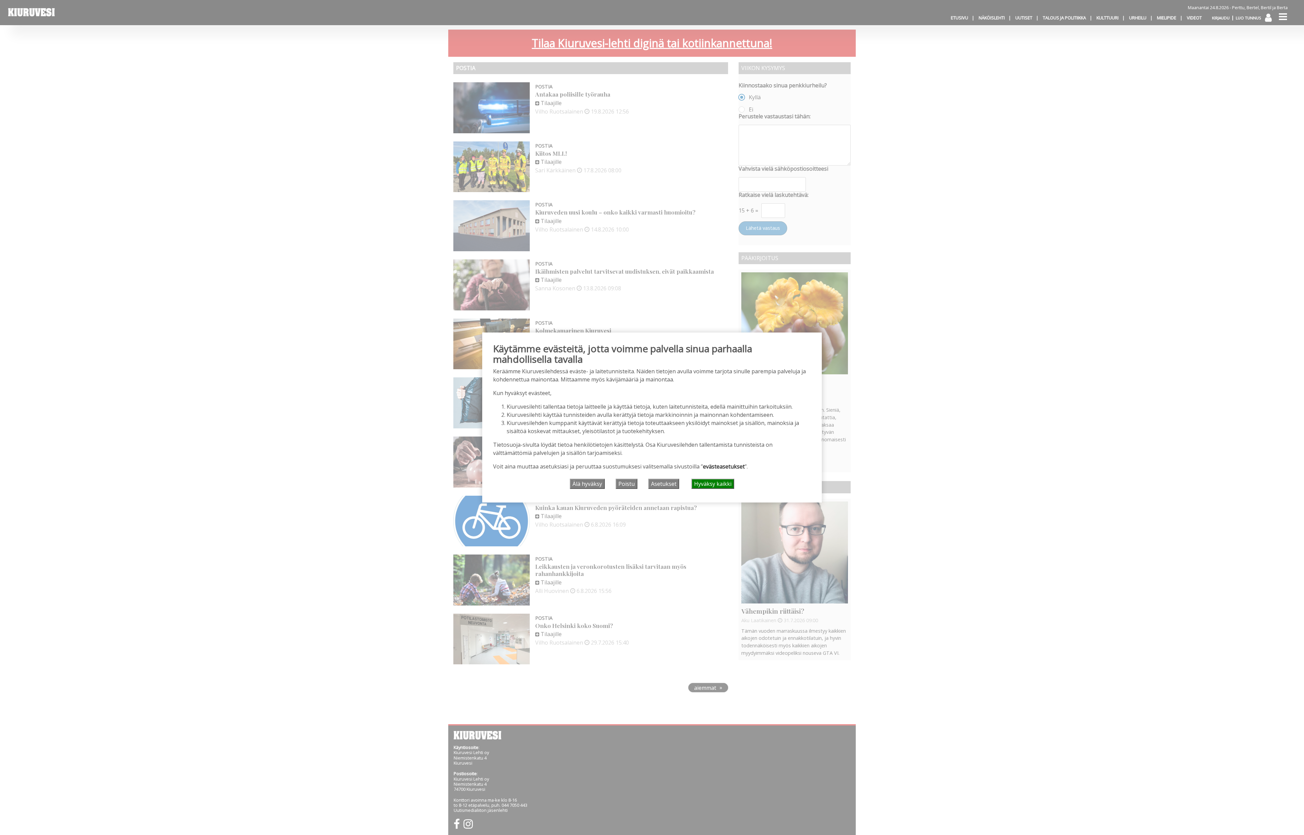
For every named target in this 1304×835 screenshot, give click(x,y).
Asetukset (663, 484)
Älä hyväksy (587, 484)
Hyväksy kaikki (712, 484)
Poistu (626, 484)
